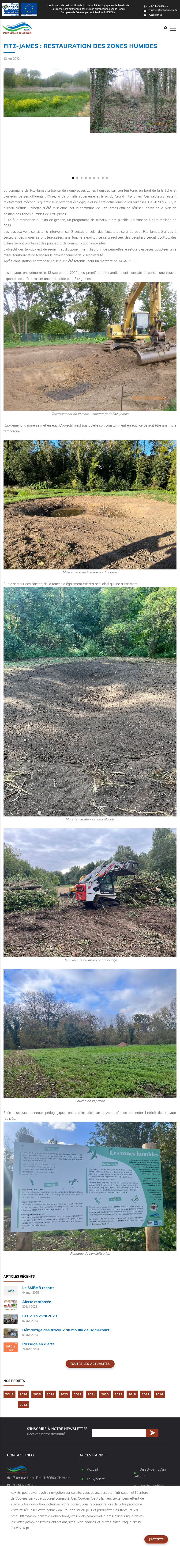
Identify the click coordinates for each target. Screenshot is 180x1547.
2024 (50, 1394)
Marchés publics (151, 1486)
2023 (64, 1394)
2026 (23, 1394)
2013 (23, 1404)
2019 (118, 1394)
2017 (146, 1394)
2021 (91, 1394)
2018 (132, 1394)
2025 (37, 1394)
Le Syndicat (96, 1479)
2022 (78, 1394)
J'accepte (156, 1539)
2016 (159, 1394)
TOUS (9, 1394)
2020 (105, 1394)
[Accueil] (16, 27)
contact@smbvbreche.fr (163, 10)
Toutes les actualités (90, 1364)
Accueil (92, 1469)
